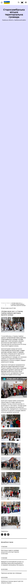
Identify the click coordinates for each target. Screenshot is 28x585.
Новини (8, 303)
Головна (3, 303)
